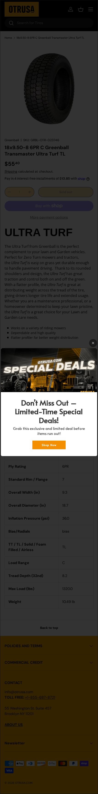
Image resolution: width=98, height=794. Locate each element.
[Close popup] (93, 343)
